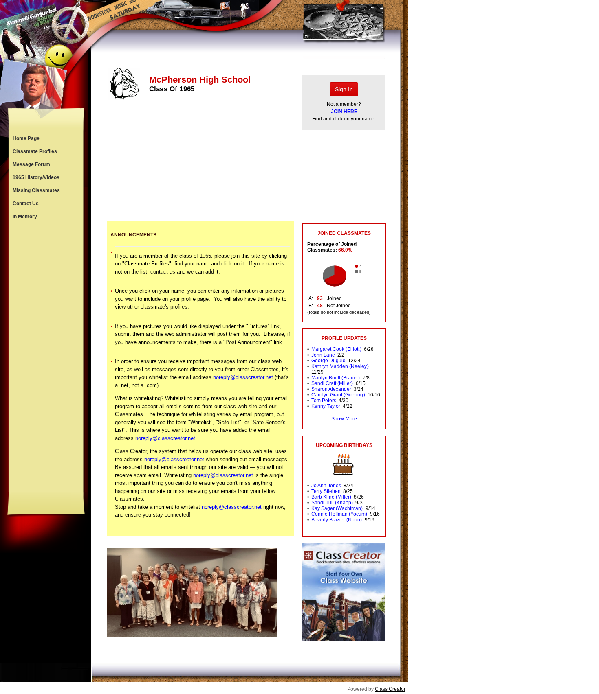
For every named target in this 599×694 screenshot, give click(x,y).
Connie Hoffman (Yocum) (339, 514)
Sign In (344, 89)
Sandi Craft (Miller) (332, 383)
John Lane (323, 355)
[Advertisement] (46, 357)
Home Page (26, 138)
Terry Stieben (326, 491)
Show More (344, 419)
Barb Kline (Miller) (331, 497)
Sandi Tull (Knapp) (332, 503)
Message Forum (31, 164)
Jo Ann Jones (326, 485)
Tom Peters (323, 400)
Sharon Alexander (331, 389)
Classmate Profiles (35, 151)
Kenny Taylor (325, 406)
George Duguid (328, 360)
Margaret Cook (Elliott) (336, 349)
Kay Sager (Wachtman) (337, 508)
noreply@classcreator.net (243, 377)
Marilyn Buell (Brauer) (335, 378)
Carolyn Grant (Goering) (338, 395)
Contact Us (26, 203)
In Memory (25, 216)
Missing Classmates (36, 190)
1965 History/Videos (36, 177)
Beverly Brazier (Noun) (336, 520)
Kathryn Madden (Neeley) (339, 366)
